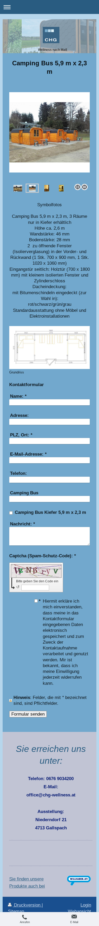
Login (86, 905)
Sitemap (16, 911)
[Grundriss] (49, 347)
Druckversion (27, 905)
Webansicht (79, 911)
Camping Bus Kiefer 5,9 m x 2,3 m (50, 512)
